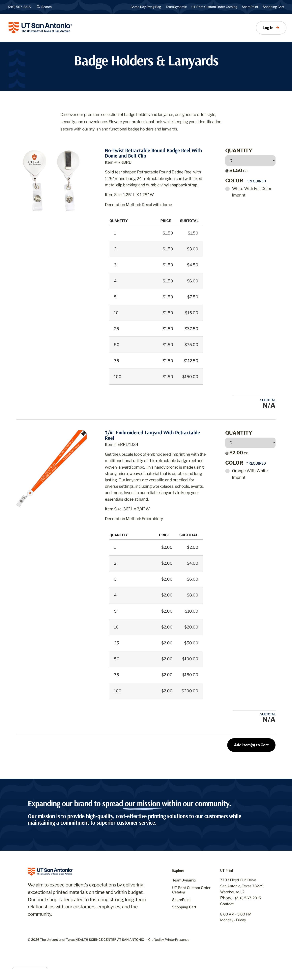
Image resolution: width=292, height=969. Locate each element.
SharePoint (250, 7)
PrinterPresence (177, 940)
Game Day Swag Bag (146, 7)
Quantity (238, 151)
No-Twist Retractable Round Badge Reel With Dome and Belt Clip (153, 153)
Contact (227, 904)
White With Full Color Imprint (251, 191)
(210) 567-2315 (19, 7)
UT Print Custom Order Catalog (214, 7)
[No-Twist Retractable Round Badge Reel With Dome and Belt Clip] (51, 182)
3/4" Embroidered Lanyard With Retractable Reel (152, 435)
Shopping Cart (273, 7)
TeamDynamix (176, 7)
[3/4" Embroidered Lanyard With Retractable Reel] (51, 468)
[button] (43, 7)
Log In (268, 27)
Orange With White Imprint (250, 474)
